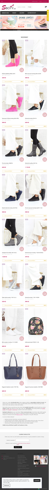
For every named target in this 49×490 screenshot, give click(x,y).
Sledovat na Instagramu (41, 466)
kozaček (9, 409)
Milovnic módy (19, 414)
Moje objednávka (21, 455)
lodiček (43, 408)
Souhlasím (36, 480)
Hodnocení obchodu (22, 457)
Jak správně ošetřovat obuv (23, 465)
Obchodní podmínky (22, 466)
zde (8, 482)
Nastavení (6, 485)
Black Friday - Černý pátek (23, 473)
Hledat (29, 7)
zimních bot (14, 409)
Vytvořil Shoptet (43, 488)
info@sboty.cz (6, 456)
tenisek (4, 409)
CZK (40, 1)
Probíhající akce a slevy (22, 459)
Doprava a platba (21, 460)
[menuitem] (5, 13)
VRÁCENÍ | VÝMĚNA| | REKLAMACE (22, 463)
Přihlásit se (18, 447)
